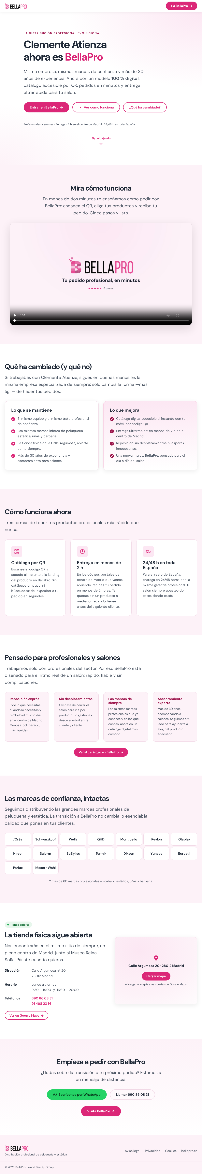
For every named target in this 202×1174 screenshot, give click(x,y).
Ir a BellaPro (181, 6)
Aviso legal (132, 1151)
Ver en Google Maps (26, 1015)
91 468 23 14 (41, 1004)
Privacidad (152, 1151)
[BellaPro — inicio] (16, 6)
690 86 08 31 (42, 998)
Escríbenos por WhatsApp (80, 1094)
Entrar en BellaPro (46, 107)
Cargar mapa (156, 976)
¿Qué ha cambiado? (145, 107)
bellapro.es (189, 1151)
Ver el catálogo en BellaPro (101, 752)
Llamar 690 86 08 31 (132, 1094)
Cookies (171, 1151)
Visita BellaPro (101, 1111)
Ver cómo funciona (99, 107)
